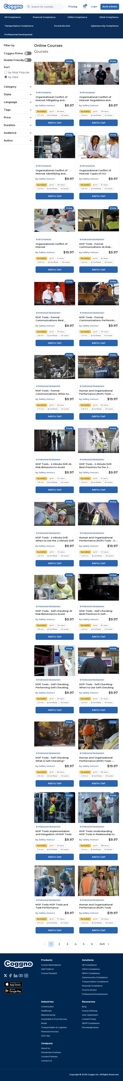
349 (102, 944)
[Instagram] (26, 976)
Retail (44, 1023)
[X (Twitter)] (5, 975)
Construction (47, 1006)
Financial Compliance (44, 17)
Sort (7, 67)
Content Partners (49, 1056)
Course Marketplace (51, 965)
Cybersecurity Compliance (105, 26)
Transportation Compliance (18, 26)
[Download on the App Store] (20, 984)
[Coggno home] (13, 6)
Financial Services (50, 1031)
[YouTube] (21, 976)
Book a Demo (109, 6)
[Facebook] (10, 976)
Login (94, 6)
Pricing (72, 6)
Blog (84, 1006)
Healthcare (46, 1010)
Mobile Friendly (15, 60)
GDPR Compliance (91, 1023)
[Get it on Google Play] (20, 991)
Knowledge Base (90, 1027)
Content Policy (89, 1019)
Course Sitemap (90, 1010)
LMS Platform (47, 969)
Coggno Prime (15, 53)
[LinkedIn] (16, 976)
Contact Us (46, 1060)
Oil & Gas (45, 1035)
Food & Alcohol (62, 26)
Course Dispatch (49, 973)
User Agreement (90, 1015)
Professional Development (18, 34)
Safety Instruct (47, 105)
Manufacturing (48, 1015)
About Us (45, 1048)
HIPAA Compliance (77, 17)
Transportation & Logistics (54, 1027)
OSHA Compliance (109, 17)
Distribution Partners (51, 1052)
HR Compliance (12, 17)
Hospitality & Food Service (54, 1019)
